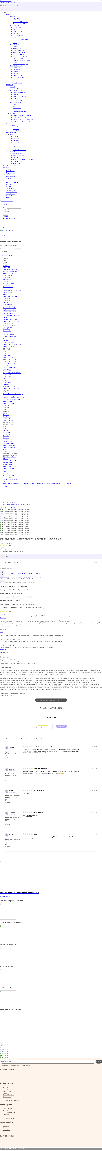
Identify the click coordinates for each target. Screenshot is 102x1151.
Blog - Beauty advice (12, 182)
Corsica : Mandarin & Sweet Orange (22, 115)
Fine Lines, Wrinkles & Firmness (21, 60)
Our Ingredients (10, 190)
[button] (4, 12)
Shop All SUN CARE (8, 420)
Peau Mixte (16, 817)
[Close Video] (0, 1042)
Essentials (15, 79)
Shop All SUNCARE (8, 419)
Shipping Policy (7, 1091)
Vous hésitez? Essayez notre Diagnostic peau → (51, 700)
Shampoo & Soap (18, 100)
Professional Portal (8, 1118)
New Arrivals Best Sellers (20, 24)
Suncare (15, 43)
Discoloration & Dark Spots (20, 64)
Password (6, 211)
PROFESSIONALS (12, 3)
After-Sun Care (17, 131)
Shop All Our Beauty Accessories (12, 466)
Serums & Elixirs (17, 41)
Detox (14, 104)
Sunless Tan (16, 127)
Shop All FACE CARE (8, 346)
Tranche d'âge (7, 754)
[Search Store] (52, 207)
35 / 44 (15, 775)
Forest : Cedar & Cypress (20, 117)
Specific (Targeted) (18, 83)
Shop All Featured (8, 273)
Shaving (15, 146)
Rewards (5, 204)
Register (5, 216)
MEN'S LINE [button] (13, 134)
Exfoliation (16, 142)
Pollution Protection (18, 58)
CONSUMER (3, 3)
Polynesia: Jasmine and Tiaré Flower (23, 119)
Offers (5, 1132)
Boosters (15, 29)
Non (14, 801)
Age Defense (16, 69)
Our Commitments (11, 192)
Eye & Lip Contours (18, 31)
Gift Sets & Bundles (18, 20)
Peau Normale (16, 795)
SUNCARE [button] (12, 125)
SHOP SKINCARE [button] (14, 26)
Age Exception (17, 71)
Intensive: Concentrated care (21, 77)
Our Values (9, 186)
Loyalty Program (8, 1108)
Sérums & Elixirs (17, 148)
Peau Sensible (7, 758)
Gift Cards (6, 1114)
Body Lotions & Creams (19, 96)
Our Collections (10, 194)
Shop (4, 471)
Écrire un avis (61, 726)
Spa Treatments (10, 176)
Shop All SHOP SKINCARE (10, 296)
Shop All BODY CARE (9, 403)
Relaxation (16, 110)
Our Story (9, 184)
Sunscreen (16, 129)
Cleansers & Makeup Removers (21, 39)
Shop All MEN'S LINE (9, 445)
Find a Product (10, 171)
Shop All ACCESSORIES (9, 468)
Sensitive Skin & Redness (20, 56)
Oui (14, 757)
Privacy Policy (7, 1093)
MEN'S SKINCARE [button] (11, 133)
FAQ (4, 1099)
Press (8, 197)
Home (5, 500)
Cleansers (15, 144)
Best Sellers (16, 18)
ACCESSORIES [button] (10, 152)
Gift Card (15, 157)
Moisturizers (16, 33)
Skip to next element (5, 1)
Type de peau (8, 752)
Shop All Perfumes (8, 401)
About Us (5, 1087)
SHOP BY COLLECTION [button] (16, 66)
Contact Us (6, 1089)
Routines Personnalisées (19, 150)
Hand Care (16, 98)
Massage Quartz (17, 161)
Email (4, 209)
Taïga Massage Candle (19, 155)
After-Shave (16, 140)
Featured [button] (12, 16)
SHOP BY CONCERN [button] (15, 45)
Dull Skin (15, 62)
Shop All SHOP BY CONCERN (11, 321)
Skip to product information (7, 507)
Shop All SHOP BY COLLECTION (12, 344)
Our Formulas (10, 188)
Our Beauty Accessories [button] (16, 154)
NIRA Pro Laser (17, 163)
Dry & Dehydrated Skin (19, 54)
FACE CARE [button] (9, 14)
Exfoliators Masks (18, 35)
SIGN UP (98, 1061)
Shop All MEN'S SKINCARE (10, 447)
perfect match (7, 167)
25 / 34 (15, 797)
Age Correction (17, 68)
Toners (5, 1128)
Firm (14, 106)
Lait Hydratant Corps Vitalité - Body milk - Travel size (17, 504)
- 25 (14, 819)
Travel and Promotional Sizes (11, 502)
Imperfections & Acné (19, 50)
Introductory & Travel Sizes (20, 22)
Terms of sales (7, 1097)
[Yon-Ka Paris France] (6, 201)
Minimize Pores (17, 48)
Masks (14, 37)
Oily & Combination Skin (19, 52)
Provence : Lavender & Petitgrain (22, 121)
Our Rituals (9, 196)
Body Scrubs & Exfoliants (20, 92)
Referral (5, 1110)
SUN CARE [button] (9, 123)
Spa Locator (9, 178)
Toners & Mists (17, 27)
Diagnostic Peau (10, 173)
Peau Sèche (16, 752)
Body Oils (15, 94)
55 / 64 (15, 753)
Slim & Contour (17, 108)
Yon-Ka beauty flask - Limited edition (23, 159)
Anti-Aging (15, 47)
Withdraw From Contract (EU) (11, 1100)
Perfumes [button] (12, 113)
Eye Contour (16, 138)
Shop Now (3, 9)
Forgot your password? (9, 218)
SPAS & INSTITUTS (8, 1116)
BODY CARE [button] (9, 85)
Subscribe (18, 248)
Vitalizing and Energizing (19, 111)
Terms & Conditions (8, 1095)
